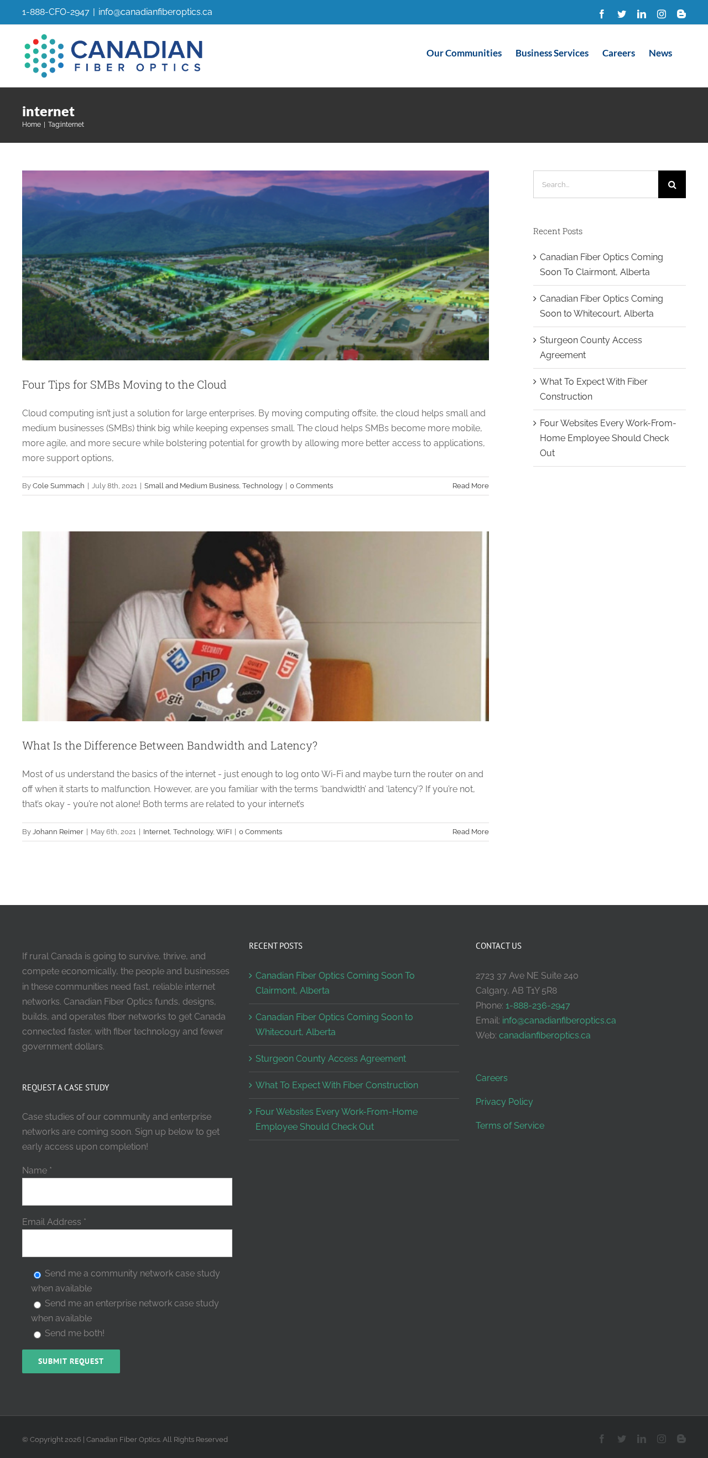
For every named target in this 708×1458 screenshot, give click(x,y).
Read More (470, 486)
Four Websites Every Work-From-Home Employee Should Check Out (608, 438)
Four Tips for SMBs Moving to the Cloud (124, 384)
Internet (156, 832)
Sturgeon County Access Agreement (331, 1058)
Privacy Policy (504, 1102)
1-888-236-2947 (538, 1005)
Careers (492, 1078)
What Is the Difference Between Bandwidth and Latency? (169, 745)
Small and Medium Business (191, 486)
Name (37, 1170)
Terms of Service (510, 1125)
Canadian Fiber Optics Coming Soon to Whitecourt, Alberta (334, 1024)
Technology (262, 486)
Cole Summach (59, 486)
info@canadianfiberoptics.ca (155, 12)
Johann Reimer (58, 832)
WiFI (224, 832)
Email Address (54, 1222)
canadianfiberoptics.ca (545, 1035)
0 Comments (311, 486)
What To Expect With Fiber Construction (337, 1085)
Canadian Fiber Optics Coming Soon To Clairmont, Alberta (335, 983)
